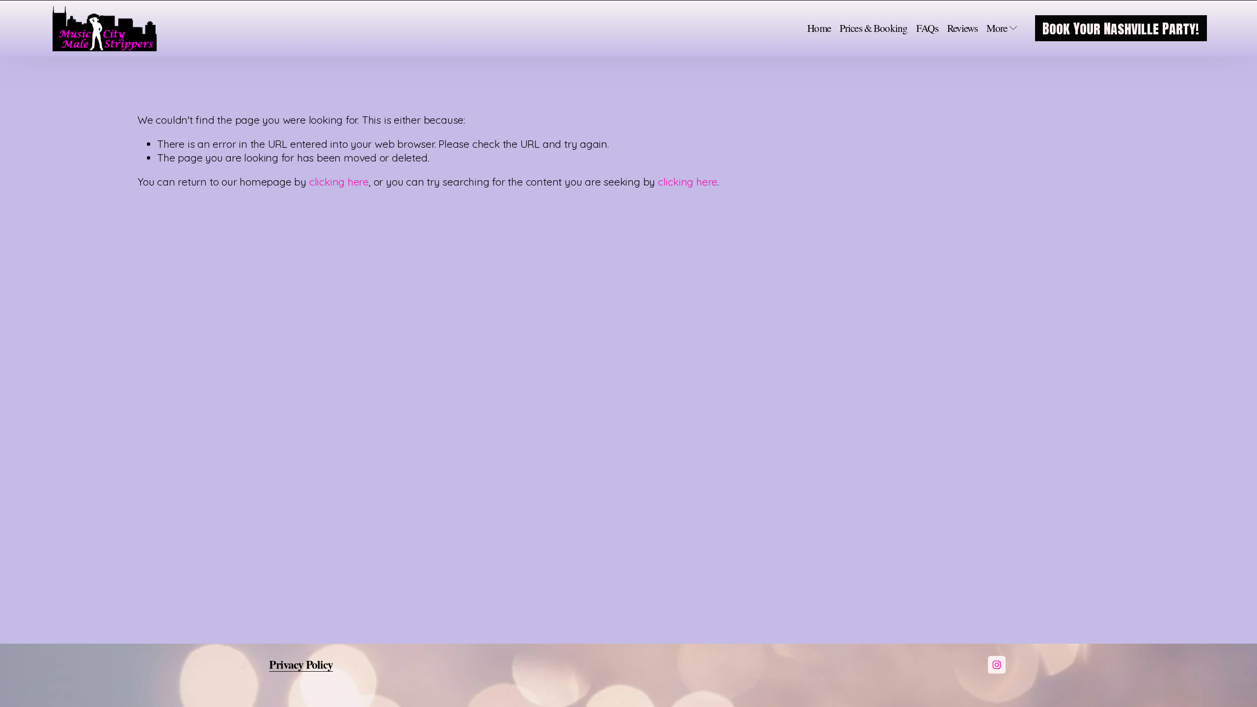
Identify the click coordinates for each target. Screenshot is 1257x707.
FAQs (927, 28)
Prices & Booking (873, 28)
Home (819, 28)
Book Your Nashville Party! (1120, 28)
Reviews (962, 28)
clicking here (339, 181)
